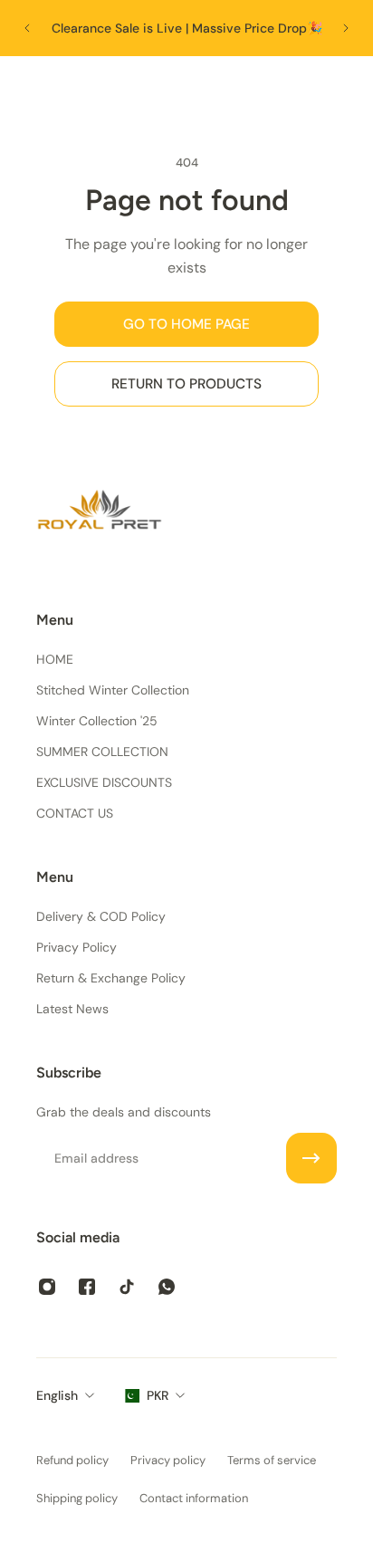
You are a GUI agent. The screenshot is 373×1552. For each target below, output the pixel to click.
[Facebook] (87, 1287)
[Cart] (341, 87)
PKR (157, 1395)
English (57, 1395)
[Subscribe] (311, 1158)
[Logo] (186, 87)
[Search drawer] (307, 87)
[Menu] (32, 87)
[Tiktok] (127, 1287)
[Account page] (68, 87)
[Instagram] (47, 1287)
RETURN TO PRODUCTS (186, 384)
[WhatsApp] (166, 1287)
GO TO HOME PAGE (186, 324)
